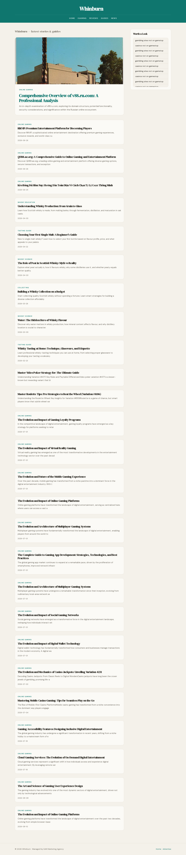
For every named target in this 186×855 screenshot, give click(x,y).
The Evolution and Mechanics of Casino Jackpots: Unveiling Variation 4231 (60, 672)
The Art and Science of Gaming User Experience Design (50, 786)
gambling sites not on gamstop (149, 40)
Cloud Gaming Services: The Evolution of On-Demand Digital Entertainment (61, 757)
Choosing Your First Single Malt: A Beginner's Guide (47, 235)
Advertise (167, 849)
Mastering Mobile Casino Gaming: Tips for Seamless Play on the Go (56, 700)
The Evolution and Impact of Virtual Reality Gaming (47, 448)
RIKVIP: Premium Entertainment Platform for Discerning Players (55, 128)
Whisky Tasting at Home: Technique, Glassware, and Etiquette (54, 348)
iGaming (82, 18)
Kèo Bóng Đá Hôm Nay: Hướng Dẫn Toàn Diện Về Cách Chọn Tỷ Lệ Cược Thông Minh (65, 185)
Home (72, 18)
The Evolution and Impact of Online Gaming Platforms (49, 501)
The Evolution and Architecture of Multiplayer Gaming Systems (54, 526)
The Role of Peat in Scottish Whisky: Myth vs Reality (47, 263)
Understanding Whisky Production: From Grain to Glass (50, 206)
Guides (104, 18)
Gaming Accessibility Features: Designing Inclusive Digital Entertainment (60, 729)
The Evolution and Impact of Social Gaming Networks (48, 615)
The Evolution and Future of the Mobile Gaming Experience (52, 477)
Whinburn (91, 8)
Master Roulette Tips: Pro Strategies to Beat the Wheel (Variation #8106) (59, 394)
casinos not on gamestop (146, 45)
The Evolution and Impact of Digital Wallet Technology (49, 643)
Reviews (93, 18)
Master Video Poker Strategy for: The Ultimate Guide (48, 373)
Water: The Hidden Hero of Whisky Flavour (42, 320)
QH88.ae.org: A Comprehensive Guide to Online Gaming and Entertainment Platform (67, 157)
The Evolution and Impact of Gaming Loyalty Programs (49, 420)
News (114, 18)
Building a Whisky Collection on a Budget (41, 291)
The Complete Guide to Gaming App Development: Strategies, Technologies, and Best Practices (67, 556)
